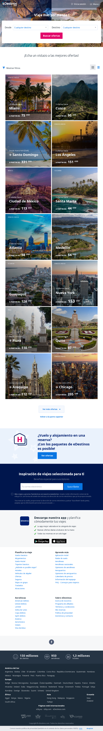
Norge (61, 687)
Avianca (18, 619)
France (85, 683)
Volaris (17, 625)
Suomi (33, 690)
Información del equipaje (65, 579)
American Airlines (22, 601)
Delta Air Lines (21, 610)
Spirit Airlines (20, 616)
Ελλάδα (92, 683)
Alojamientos (20, 558)
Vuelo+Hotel (20, 561)
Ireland (16, 687)
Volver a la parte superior (51, 417)
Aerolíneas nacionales (64, 564)
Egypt (7, 698)
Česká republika (46, 683)
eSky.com (47, 709)
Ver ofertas (47, 455)
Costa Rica (50, 671)
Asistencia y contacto (64, 616)
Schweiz (41, 690)
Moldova (43, 687)
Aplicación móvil (61, 555)
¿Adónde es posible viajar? (26, 567)
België (7, 683)
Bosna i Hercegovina (20, 683)
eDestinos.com (59, 709)
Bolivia (17, 671)
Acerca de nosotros (63, 601)
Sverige (17, 690)
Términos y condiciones (64, 607)
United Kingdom (52, 690)
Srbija (93, 687)
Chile (23, 671)
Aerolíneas (59, 561)
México (8, 675)
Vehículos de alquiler (23, 573)
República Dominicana (66, 671)
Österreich (69, 687)
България (34, 683)
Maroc (20, 698)
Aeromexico (20, 622)
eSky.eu (39, 709)
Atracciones (20, 588)
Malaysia (61, 698)
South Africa (10, 702)
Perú (32, 675)
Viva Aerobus (20, 628)
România (8, 690)
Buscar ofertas (51, 35)
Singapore (70, 698)
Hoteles (18, 570)
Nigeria (27, 698)
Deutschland (68, 683)
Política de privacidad (63, 613)
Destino (56, 27)
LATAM (18, 607)
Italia (23, 687)
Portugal (85, 687)
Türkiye (50, 702)
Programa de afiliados (64, 604)
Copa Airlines (20, 613)
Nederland (52, 687)
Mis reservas (60, 610)
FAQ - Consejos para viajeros (67, 582)
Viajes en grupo (21, 582)
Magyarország (32, 687)
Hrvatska (8, 687)
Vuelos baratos (21, 555)
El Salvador (31, 671)
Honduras (91, 671)
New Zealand (90, 699)
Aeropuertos (60, 570)
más (80, 728)
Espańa (78, 683)
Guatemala (80, 671)
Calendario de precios (64, 576)
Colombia (41, 671)
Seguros (18, 579)
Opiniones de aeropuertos (66, 573)
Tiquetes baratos (22, 564)
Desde (8, 27)
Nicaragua (16, 675)
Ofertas (18, 576)
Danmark (57, 683)
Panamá (25, 675)
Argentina (9, 671)
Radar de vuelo (61, 558)
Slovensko (25, 690)
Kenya (13, 698)
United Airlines (21, 604)
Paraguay (51, 675)
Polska (78, 687)
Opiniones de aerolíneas (65, 567)
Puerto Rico (40, 675)
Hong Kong (51, 698)
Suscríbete (73, 486)
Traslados (19, 585)
